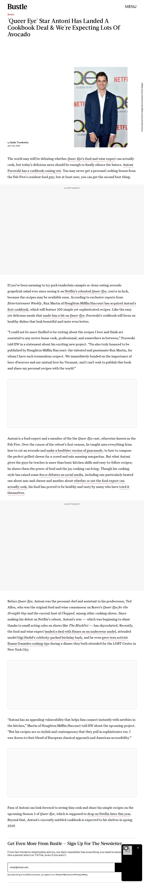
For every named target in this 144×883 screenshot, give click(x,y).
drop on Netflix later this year (108, 814)
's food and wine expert (92, 158)
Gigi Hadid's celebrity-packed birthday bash (49, 637)
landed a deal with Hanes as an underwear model (80, 631)
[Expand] (126, 847)
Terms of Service (63, 874)
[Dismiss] (138, 847)
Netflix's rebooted (85, 291)
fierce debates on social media (61, 474)
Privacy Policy (81, 874)
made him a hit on (63, 315)
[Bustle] (17, 6)
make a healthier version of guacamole (74, 450)
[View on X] (72, 403)
